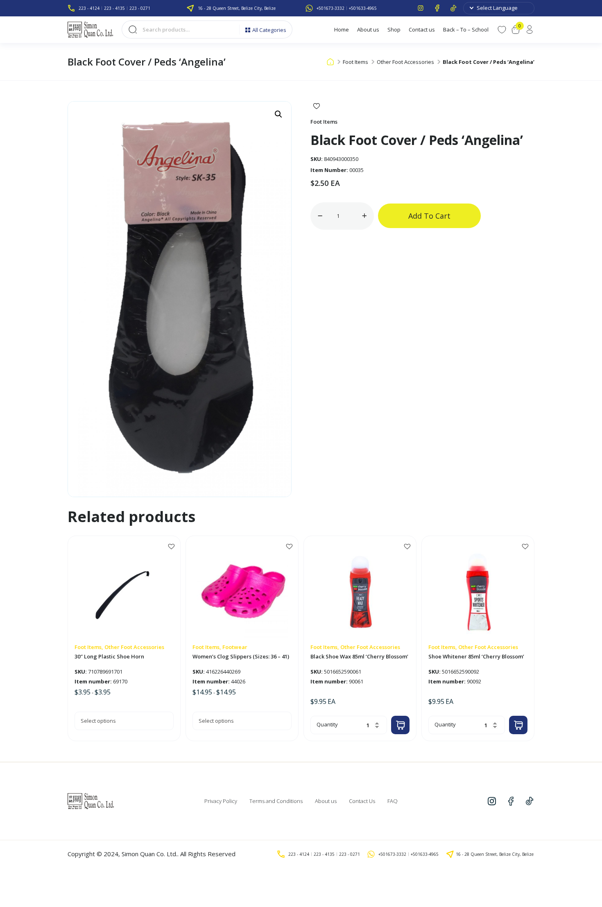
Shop (394, 29)
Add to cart (429, 216)
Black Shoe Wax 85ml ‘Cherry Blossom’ (359, 657)
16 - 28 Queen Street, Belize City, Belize (237, 8)
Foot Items (355, 62)
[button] (278, 114)
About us (368, 29)
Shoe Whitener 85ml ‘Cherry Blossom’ (476, 657)
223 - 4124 (89, 8)
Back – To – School (466, 29)
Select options (98, 720)
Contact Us (362, 801)
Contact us (422, 29)
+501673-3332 (330, 8)
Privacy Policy (220, 801)
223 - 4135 (114, 8)
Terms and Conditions (276, 801)
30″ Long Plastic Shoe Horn (109, 657)
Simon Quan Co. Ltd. (149, 854)
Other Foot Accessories (405, 62)
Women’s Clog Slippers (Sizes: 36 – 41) (240, 657)
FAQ (392, 801)
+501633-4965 (363, 8)
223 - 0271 (139, 8)
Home (341, 29)
